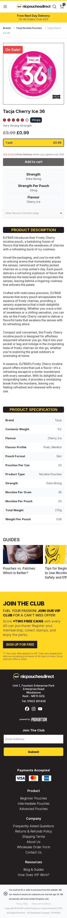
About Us (33, 842)
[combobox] (33, 213)
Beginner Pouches (33, 798)
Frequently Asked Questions (33, 826)
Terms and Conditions (41, 904)
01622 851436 (36, 701)
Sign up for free (20, 644)
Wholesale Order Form (33, 847)
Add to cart (33, 162)
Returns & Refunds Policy (33, 831)
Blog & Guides (33, 869)
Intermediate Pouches (34, 803)
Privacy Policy (22, 904)
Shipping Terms (33, 836)
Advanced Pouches (33, 809)
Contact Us (33, 852)
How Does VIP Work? (33, 875)
